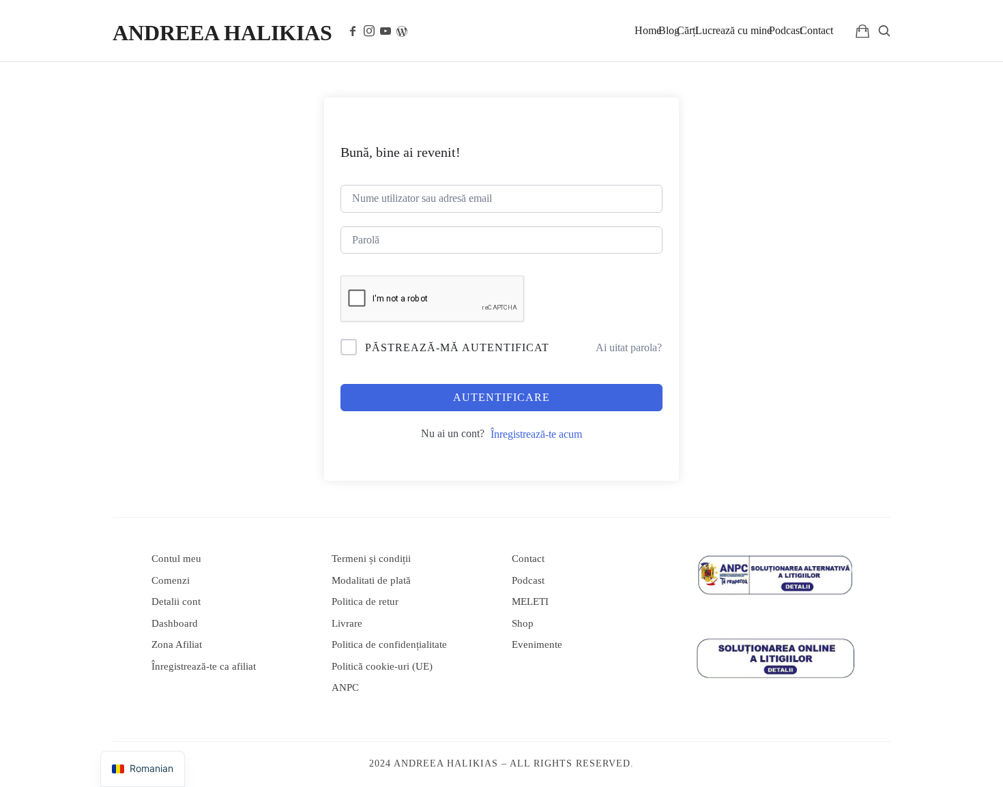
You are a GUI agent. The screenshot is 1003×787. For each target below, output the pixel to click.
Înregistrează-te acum (536, 434)
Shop (523, 623)
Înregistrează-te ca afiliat (203, 666)
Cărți (687, 30)
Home (648, 30)
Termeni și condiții (371, 558)
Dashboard (174, 623)
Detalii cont (176, 601)
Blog (669, 30)
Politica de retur (365, 601)
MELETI (530, 601)
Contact (816, 30)
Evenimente (537, 644)
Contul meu (176, 558)
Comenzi (170, 580)
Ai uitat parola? (629, 347)
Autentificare (501, 397)
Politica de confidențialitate (389, 644)
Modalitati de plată (371, 580)
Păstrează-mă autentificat (457, 347)
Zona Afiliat (176, 644)
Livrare (347, 623)
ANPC (345, 687)
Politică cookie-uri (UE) (382, 666)
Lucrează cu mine (733, 30)
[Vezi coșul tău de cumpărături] (862, 30)
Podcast (785, 30)
